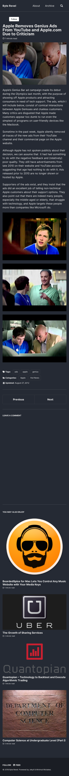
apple (25, 372)
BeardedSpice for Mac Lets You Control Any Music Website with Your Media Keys (34, 583)
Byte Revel (9, 5)
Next (50, 399)
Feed (18, 765)
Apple (23, 378)
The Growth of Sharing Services (23, 632)
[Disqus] (34, 458)
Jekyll (31, 769)
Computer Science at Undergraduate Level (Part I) (34, 740)
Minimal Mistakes (43, 769)
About (36, 5)
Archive (49, 5)
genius (35, 372)
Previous (18, 399)
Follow (14, 19)
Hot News (34, 378)
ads (16, 372)
